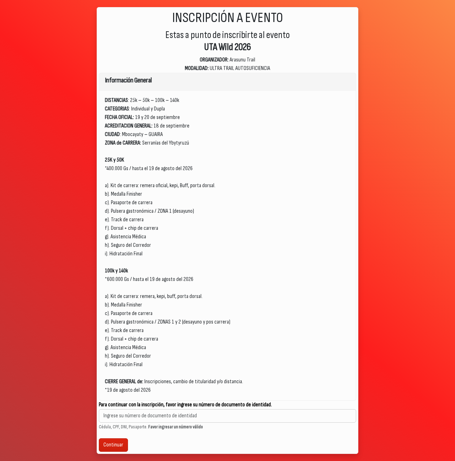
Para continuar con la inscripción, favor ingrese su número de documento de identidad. (185, 404)
